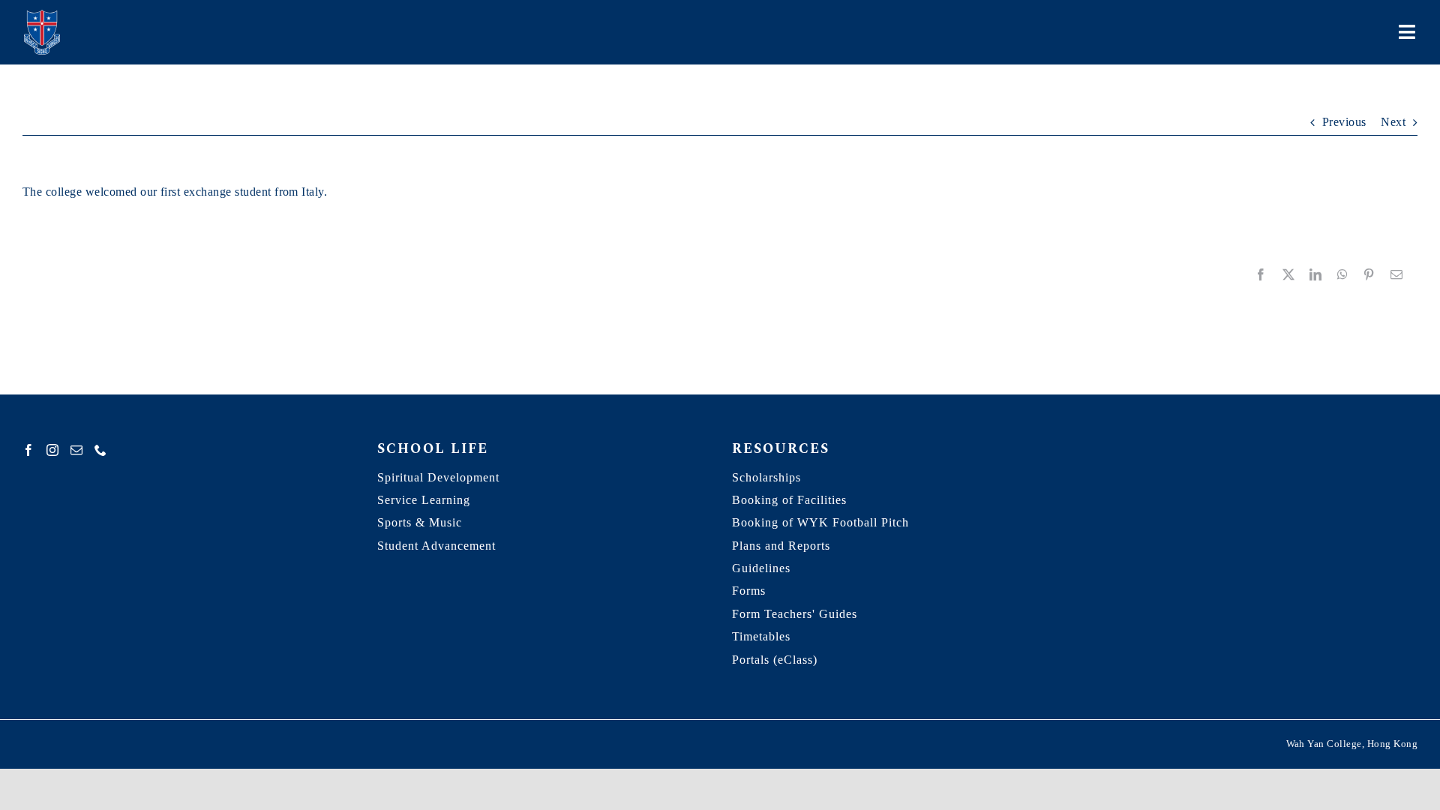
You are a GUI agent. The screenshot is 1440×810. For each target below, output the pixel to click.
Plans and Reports (781, 545)
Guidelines (761, 568)
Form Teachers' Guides (794, 614)
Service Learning (423, 500)
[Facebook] (28, 450)
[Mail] (76, 450)
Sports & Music (419, 522)
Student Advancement (436, 545)
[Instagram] (52, 450)
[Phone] (100, 450)
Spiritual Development (438, 477)
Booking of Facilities (789, 500)
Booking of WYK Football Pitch (820, 522)
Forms (749, 590)
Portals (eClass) (775, 659)
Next (1393, 122)
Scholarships (766, 477)
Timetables (761, 636)
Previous (1344, 122)
